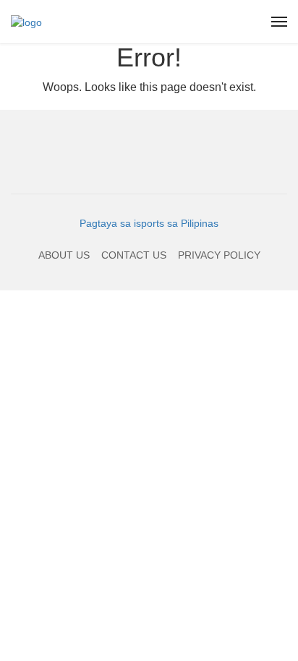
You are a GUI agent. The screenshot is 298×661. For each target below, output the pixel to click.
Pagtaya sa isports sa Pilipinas (149, 223)
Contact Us (133, 255)
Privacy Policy (219, 255)
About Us (64, 255)
